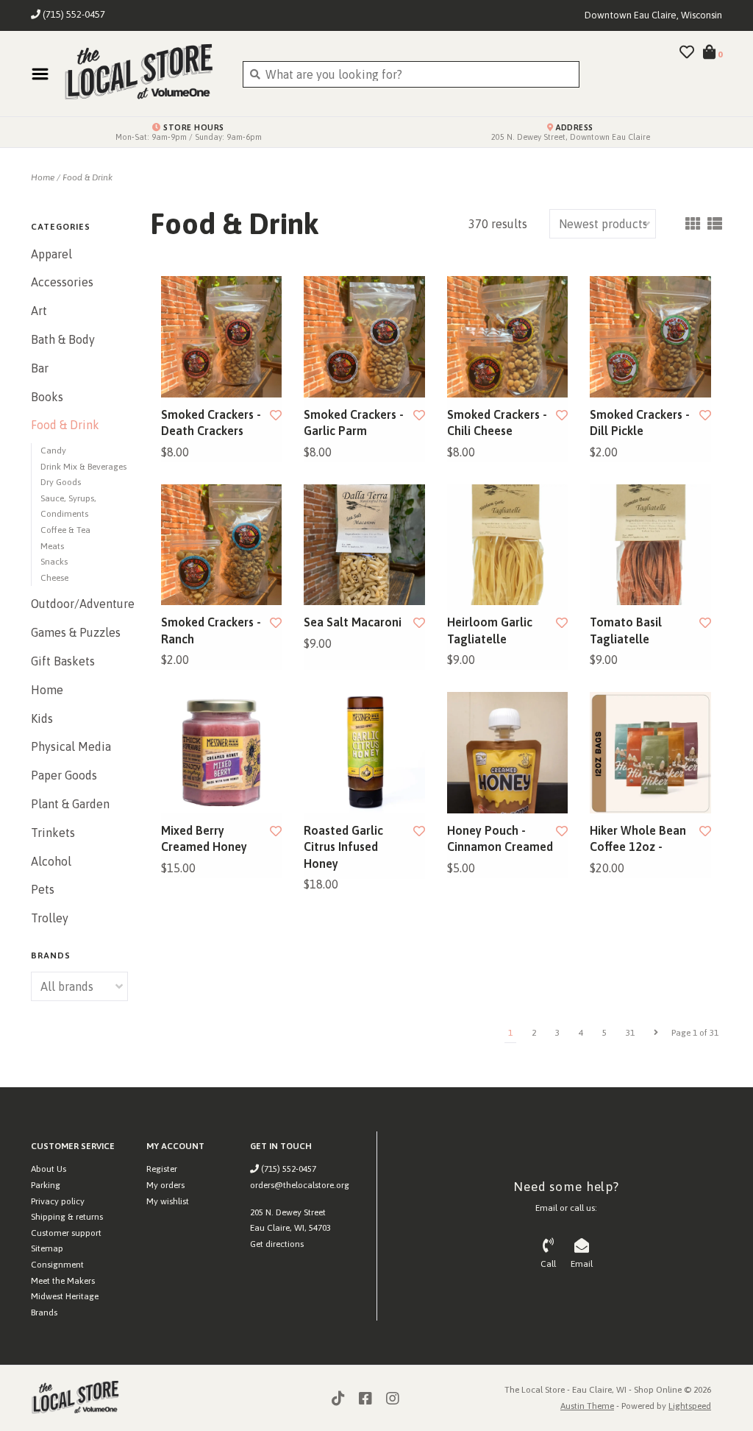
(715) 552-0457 (287, 1169)
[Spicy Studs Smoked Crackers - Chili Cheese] (507, 337)
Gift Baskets (63, 661)
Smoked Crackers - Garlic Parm (354, 422)
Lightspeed (689, 1406)
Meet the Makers (63, 1281)
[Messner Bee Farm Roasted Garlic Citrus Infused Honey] (364, 752)
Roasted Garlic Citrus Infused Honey (343, 847)
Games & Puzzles (76, 632)
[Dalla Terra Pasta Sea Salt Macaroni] (364, 545)
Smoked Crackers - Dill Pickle (640, 422)
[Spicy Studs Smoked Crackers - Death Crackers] (221, 337)
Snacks (54, 561)
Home (42, 177)
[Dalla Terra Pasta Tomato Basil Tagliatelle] (650, 545)
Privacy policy (58, 1201)
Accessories (62, 282)
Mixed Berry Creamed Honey (204, 838)
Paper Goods (64, 775)
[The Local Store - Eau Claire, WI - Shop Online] (142, 73)
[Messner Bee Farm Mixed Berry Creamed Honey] (221, 752)
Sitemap (47, 1248)
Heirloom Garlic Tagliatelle (489, 630)
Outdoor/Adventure (79, 603)
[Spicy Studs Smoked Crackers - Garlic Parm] (364, 337)
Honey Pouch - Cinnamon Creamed (500, 838)
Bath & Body (63, 339)
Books (47, 396)
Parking (45, 1185)
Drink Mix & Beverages (83, 467)
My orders (165, 1185)
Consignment (57, 1264)
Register (161, 1169)
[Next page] (656, 1032)
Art (39, 310)
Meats (52, 546)
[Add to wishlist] (276, 415)
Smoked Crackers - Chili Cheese (497, 422)
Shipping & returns (67, 1217)
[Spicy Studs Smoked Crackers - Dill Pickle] (650, 337)
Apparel (51, 254)
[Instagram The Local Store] (392, 1398)
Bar (40, 368)
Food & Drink (88, 177)
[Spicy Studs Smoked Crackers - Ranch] (221, 545)
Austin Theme (587, 1406)
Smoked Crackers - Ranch (211, 630)
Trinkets (53, 832)
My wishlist (167, 1201)
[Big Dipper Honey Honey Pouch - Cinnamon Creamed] (507, 752)
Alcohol (51, 861)
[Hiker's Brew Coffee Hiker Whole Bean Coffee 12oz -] (650, 752)
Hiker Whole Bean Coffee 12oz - (638, 838)
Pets (42, 889)
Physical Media (71, 746)
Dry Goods (60, 482)
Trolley (49, 918)
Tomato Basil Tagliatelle (626, 630)
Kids (42, 718)
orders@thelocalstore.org (299, 1185)
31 (630, 1033)
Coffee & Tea (65, 530)
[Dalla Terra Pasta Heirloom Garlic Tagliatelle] (507, 545)
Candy (53, 450)
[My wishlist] (686, 53)
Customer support (66, 1233)
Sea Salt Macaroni (353, 622)
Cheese (54, 578)
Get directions (277, 1244)
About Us (48, 1169)
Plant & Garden (70, 803)
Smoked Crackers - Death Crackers (211, 422)
